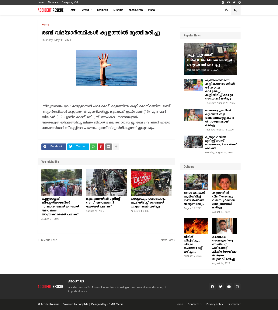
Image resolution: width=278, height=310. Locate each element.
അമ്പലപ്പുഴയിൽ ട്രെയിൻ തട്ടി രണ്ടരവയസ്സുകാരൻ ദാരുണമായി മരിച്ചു (219, 118)
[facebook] (223, 2)
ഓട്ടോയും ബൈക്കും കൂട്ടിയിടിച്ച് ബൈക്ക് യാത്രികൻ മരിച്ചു (148, 203)
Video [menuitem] (151, 10)
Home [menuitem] (72, 10)
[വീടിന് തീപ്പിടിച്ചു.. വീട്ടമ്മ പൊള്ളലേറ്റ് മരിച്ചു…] (196, 226)
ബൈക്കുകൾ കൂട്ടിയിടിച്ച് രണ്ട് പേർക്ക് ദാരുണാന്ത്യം (194, 198)
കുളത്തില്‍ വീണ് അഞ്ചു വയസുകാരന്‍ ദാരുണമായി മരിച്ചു (223, 200)
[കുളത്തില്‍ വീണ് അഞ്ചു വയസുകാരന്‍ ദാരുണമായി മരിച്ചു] (224, 182)
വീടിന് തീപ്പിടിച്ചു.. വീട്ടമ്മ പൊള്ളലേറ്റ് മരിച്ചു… (193, 244)
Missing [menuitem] (118, 10)
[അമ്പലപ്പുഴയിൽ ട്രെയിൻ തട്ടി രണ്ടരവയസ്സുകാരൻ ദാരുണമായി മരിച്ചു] (193, 115)
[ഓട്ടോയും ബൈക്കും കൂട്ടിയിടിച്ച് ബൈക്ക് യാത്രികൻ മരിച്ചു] (151, 182)
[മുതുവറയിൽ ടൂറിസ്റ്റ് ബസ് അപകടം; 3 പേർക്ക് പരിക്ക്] (106, 182)
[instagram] (239, 2)
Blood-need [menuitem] (136, 10)
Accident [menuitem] (102, 10)
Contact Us (195, 304)
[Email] (108, 146)
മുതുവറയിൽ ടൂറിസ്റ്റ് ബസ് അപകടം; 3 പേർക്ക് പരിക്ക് (103, 203)
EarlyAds (83, 304)
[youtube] (228, 2)
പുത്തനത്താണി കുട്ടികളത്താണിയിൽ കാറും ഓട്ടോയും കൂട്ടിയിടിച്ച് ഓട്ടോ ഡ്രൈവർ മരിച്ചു (220, 90)
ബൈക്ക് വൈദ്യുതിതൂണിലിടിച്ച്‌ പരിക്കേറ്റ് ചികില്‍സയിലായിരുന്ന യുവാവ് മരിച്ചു (224, 248)
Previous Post (48, 240)
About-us (53, 2)
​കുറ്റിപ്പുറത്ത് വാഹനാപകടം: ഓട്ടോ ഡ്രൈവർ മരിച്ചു (209, 60)
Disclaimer (234, 304)
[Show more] (116, 146)
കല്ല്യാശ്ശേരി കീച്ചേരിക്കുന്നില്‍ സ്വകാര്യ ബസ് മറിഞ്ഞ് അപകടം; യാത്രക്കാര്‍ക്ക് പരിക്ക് (60, 207)
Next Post (167, 240)
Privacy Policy (214, 304)
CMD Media (116, 304)
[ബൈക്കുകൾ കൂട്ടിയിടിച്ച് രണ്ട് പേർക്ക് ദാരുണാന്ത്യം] (196, 182)
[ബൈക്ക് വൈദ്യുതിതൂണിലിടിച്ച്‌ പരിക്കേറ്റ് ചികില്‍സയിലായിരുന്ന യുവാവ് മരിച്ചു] (224, 226)
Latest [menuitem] (85, 10)
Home (41, 2)
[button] (226, 10)
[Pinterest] (101, 146)
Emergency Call (70, 2)
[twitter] (234, 2)
